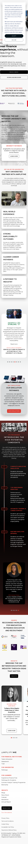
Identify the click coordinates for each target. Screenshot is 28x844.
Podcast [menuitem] (4, 799)
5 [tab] (14, 360)
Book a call (7, 810)
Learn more (14, 156)
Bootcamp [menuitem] (4, 786)
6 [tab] (16, 360)
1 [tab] (7, 360)
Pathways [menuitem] (4, 771)
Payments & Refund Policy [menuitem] (9, 831)
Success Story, (12, 705)
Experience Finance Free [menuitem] (9, 779)
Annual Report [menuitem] (6, 803)
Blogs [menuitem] (3, 794)
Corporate (11, 707)
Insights (14, 677)
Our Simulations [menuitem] (6, 814)
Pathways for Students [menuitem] (8, 782)
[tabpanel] (14, 335)
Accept (14, 36)
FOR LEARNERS (6, 777)
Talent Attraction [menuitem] (6, 761)
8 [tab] (20, 360)
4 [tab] (13, 360)
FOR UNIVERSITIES (7, 769)
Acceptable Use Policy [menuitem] (7, 828)
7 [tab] (18, 360)
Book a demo (14, 72)
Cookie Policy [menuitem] (5, 826)
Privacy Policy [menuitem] (5, 820)
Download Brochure (14, 77)
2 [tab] (9, 360)
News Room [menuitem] (5, 797)
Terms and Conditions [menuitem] (7, 823)
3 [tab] (11, 360)
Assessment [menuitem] (5, 763)
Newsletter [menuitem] (5, 801)
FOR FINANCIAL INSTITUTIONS (11, 758)
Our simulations (14, 409)
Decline (14, 40)
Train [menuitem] (3, 765)
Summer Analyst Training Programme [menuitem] (13, 784)
